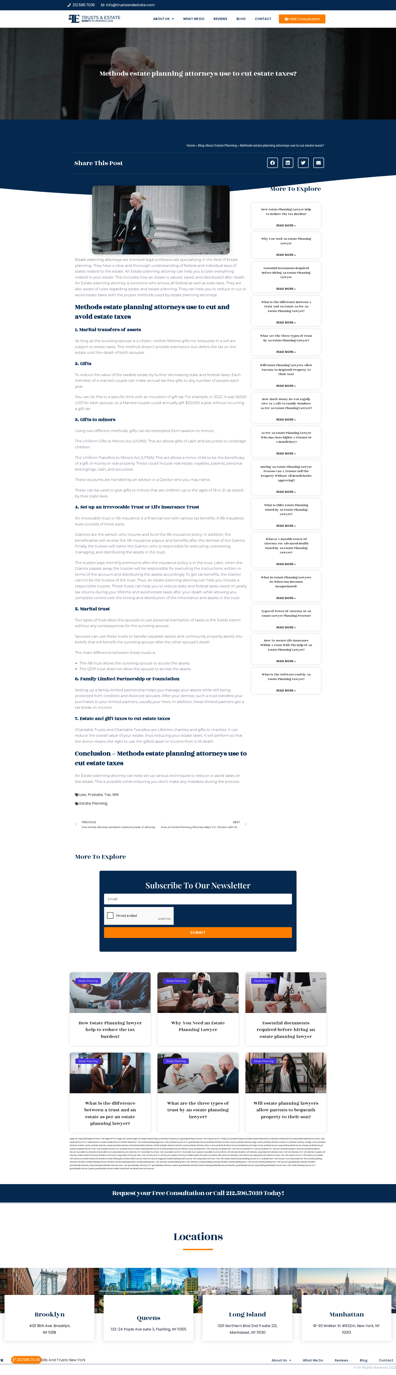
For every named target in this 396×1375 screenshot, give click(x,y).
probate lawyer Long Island (276, 1145)
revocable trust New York (152, 1152)
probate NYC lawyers (270, 1149)
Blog (241, 19)
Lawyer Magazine (158, 1158)
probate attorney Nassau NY (276, 1142)
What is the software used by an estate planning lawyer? (286, 676)
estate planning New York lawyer (243, 1162)
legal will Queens (125, 1139)
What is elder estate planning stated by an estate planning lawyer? (286, 509)
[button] (272, 163)
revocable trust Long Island (109, 1152)
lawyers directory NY (131, 1152)
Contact (263, 19)
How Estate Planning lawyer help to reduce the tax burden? (286, 211)
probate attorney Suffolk (148, 1145)
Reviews (220, 19)
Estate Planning (93, 803)
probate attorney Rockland (125, 1145)
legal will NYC (111, 1139)
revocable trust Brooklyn (87, 1152)
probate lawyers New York (88, 1149)
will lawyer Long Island (116, 1155)
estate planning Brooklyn (126, 1162)
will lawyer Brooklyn (98, 1155)
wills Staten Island (228, 1158)
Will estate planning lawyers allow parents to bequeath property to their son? (286, 370)
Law (82, 794)
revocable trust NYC (173, 1152)
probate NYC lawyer (252, 1149)
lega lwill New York (96, 1139)
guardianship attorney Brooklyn (302, 1162)
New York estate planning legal (146, 1142)
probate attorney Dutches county (221, 1142)
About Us (161, 19)
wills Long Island (199, 1158)
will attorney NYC (295, 1152)
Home (191, 145)
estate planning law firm (97, 21)
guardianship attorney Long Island (84, 1165)
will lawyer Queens (168, 1155)
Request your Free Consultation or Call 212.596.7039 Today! (198, 1193)
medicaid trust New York (313, 1139)
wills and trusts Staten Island (82, 1158)
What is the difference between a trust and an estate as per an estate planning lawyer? (286, 306)
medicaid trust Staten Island (120, 1142)
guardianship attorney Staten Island (194, 1165)
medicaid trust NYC (78, 1142)
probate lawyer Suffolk (156, 1149)
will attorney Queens (313, 1152)
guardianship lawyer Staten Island (109, 1168)
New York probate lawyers (172, 1142)
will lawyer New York (136, 1155)
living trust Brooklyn (161, 1139)
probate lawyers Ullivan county (180, 1149)
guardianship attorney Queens (165, 1165)
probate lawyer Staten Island (133, 1149)
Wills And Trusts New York (62, 1360)
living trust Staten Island (248, 1139)
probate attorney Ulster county (202, 1145)
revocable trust (210, 1152)
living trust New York (198, 1139)
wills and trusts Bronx (208, 1155)
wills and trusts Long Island (250, 1155)
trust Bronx (222, 1152)
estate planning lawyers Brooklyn (100, 1162)
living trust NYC (214, 1139)
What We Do (193, 19)
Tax (107, 794)
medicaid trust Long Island (291, 1139)
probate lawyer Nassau (298, 1145)
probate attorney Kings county (249, 1142)
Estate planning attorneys (98, 259)
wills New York (213, 1158)
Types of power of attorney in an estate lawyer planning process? (286, 613)
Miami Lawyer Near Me (140, 1158)
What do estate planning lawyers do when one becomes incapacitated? (286, 582)
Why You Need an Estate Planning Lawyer (286, 241)
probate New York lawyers (273, 1158)
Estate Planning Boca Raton (118, 1158)
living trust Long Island (179, 1139)
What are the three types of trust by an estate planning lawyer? (286, 338)
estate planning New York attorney (152, 1162)
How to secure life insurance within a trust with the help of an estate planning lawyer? (286, 645)
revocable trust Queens (192, 1152)
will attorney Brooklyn (236, 1152)
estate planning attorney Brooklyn (213, 1162)
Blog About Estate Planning (217, 145)
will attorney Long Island (256, 1152)
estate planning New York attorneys (183, 1162)
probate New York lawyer (231, 1149)
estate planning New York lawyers (273, 1162)
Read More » (286, 225)
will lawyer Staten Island (188, 1155)
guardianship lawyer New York (277, 1165)
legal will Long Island (78, 1139)
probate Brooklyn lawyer (227, 1145)
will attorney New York (278, 1152)
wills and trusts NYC (293, 1155)
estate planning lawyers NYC (248, 1158)
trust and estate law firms (297, 1158)
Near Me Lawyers (146, 1168)
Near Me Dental (131, 1168)
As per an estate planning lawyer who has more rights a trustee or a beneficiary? (286, 437)
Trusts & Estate (101, 17)
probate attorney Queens (102, 1145)
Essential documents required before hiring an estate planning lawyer (286, 272)
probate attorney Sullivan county (174, 1145)
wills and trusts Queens (313, 1155)
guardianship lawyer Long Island (250, 1165)
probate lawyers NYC (110, 1149)
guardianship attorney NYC (139, 1165)
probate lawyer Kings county (251, 1145)
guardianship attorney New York (113, 1165)
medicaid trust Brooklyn (268, 1139)
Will (115, 794)
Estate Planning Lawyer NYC (304, 1165)
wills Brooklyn (100, 1158)
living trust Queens (229, 1139)
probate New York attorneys (206, 1149)
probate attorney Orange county (303, 1142)
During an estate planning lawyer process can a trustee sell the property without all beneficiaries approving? (286, 474)
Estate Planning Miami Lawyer (179, 1158)
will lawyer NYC (153, 1155)
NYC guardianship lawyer (195, 1142)
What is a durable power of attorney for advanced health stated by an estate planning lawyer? (286, 546)
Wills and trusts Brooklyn (228, 1155)
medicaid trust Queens (97, 1142)
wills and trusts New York (274, 1155)
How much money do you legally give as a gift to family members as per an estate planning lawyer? (286, 403)
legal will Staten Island (142, 1139)
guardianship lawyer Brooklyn (223, 1165)
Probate (95, 794)
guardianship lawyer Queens (82, 1168)
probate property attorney (292, 1149)
